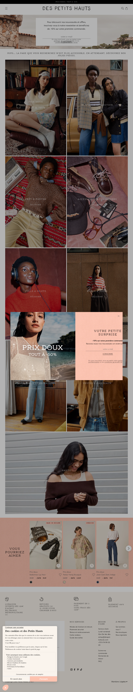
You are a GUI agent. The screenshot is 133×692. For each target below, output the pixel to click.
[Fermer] (118, 316)
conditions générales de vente (115, 362)
